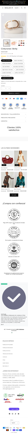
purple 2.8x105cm (6, 72)
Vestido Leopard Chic (5, 189)
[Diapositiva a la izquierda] (1, 43)
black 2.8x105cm (18, 60)
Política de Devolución (8, 347)
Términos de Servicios (8, 353)
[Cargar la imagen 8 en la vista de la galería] (14, 43)
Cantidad (3, 85)
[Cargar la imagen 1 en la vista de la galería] (6, 43)
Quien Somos (6, 363)
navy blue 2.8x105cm (18, 66)
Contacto (5, 356)
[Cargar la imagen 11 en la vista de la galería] (21, 43)
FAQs (4, 359)
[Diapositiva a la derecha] (26, 43)
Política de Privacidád (8, 344)
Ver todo (14, 195)
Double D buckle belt (7, 78)
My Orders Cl (6, 366)
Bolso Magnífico (4, 167)
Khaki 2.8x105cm (6, 63)
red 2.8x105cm (6, 66)
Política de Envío (6, 350)
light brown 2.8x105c (7, 69)
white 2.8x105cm (6, 60)
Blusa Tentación (17, 189)
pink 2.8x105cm (20, 69)
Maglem (15, 432)
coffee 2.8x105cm (19, 72)
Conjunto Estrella (17, 167)
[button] (2, 7)
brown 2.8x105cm (18, 63)
